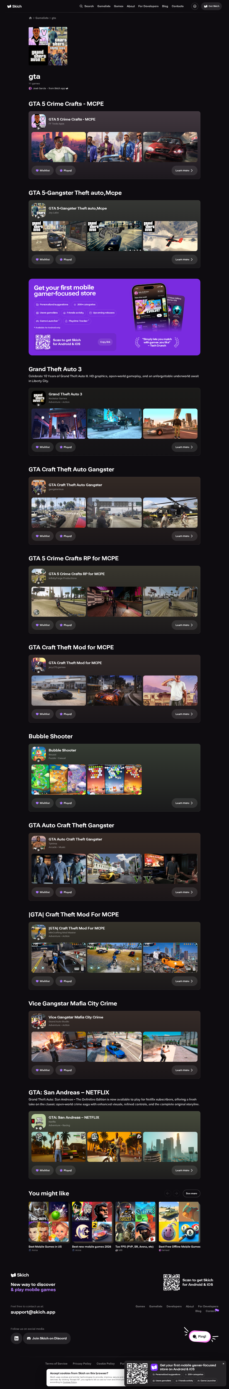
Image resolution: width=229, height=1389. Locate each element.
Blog (165, 6)
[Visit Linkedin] (16, 1338)
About (131, 6)
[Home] (14, 6)
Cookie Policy (106, 1363)
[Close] (223, 1363)
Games (118, 6)
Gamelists (103, 6)
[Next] (176, 1193)
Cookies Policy (70, 1382)
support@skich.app (33, 1312)
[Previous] (167, 1193)
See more (191, 1193)
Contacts (178, 6)
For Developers (148, 6)
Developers (174, 1306)
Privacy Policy (82, 1363)
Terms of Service (56, 1363)
